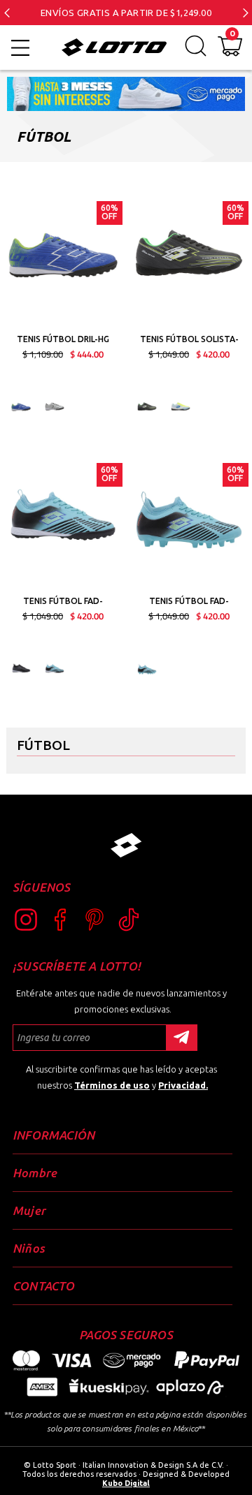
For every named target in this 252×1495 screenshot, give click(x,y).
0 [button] (232, 33)
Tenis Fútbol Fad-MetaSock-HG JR (63, 602)
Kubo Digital (126, 1483)
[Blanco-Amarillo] (181, 406)
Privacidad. (183, 1085)
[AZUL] (55, 668)
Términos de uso (112, 1085)
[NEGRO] (21, 668)
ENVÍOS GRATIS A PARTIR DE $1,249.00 (126, 12)
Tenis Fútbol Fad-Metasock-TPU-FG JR (189, 602)
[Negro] (147, 406)
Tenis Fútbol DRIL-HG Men (63, 340)
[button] (7, 12)
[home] (111, 47)
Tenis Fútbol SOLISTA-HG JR (189, 340)
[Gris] (55, 406)
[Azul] (21, 406)
